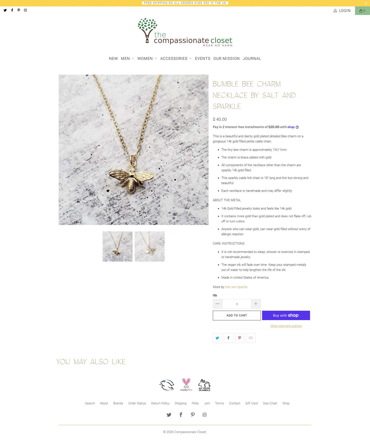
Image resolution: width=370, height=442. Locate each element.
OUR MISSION (226, 58)
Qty (215, 295)
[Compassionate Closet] (185, 32)
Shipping (180, 403)
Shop (285, 403)
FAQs (195, 403)
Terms (219, 403)
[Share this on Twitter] (217, 338)
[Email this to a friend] (250, 338)
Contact (234, 403)
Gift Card (251, 403)
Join (207, 403)
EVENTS (202, 58)
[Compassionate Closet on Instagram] (25, 10)
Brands (118, 403)
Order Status (137, 403)
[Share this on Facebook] (228, 338)
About (104, 403)
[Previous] (61, 150)
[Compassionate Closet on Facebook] (11, 10)
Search (90, 403)
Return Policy (160, 403)
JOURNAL (252, 58)
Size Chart (270, 403)
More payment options (286, 326)
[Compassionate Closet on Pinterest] (18, 10)
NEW (113, 58)
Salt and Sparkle (236, 287)
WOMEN (145, 58)
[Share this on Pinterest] (239, 338)
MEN (126, 58)
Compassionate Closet (190, 432)
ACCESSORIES (174, 58)
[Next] (205, 150)
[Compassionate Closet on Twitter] (5, 10)
